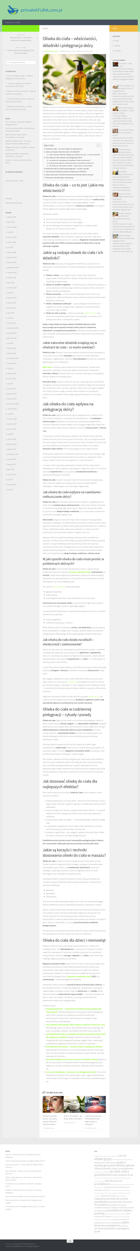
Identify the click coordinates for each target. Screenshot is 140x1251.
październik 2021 (12, 358)
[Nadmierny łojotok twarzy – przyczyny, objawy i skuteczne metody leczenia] (53, 1104)
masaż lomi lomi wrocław (106, 1193)
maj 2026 (10, 232)
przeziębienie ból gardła (117, 1205)
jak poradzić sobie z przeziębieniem (116, 1168)
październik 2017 (12, 454)
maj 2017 (10, 479)
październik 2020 (12, 404)
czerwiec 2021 (12, 363)
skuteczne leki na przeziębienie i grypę (103, 1219)
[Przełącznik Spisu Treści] (97, 145)
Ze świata (118, 51)
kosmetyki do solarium (109, 1178)
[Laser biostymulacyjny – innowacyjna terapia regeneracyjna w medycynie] (95, 1104)
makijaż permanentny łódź (113, 1187)
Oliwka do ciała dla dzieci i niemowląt (59, 177)
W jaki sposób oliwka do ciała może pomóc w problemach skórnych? (71, 163)
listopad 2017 (11, 449)
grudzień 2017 (12, 444)
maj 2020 (10, 414)
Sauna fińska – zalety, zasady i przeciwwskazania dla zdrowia (123, 66)
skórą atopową (59, 586)
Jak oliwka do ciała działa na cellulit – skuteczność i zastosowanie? (71, 166)
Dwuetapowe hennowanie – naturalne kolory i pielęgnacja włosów (74, 1046)
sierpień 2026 (11, 217)
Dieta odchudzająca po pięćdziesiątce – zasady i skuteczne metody (123, 110)
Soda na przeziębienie (112, 1223)
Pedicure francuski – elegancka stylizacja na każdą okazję (123, 196)
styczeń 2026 (11, 252)
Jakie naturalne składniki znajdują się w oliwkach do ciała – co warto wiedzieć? (74, 155)
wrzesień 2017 (12, 459)
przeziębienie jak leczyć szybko (105, 1207)
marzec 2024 (11, 323)
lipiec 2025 (10, 283)
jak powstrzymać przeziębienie (101, 1172)
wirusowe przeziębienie (105, 1228)
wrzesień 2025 (12, 272)
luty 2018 (10, 434)
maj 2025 (10, 293)
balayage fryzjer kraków (100, 1156)
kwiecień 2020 (12, 419)
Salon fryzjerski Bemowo (120, 1214)
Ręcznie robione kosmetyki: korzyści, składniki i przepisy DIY (25, 1196)
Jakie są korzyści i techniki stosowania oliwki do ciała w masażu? (69, 174)
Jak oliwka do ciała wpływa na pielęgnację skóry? (63, 157)
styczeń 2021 (11, 389)
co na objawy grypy (110, 1157)
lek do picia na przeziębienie (108, 1182)
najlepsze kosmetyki (108, 1196)
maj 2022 (10, 343)
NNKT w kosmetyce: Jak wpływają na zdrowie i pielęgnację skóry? (123, 88)
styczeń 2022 (11, 348)
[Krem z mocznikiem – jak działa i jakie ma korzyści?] (74, 1104)
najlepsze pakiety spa (121, 1196)
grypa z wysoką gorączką (110, 1163)
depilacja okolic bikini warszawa (105, 1162)
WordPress (17, 1246)
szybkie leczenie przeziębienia (111, 1224)
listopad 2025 (11, 262)
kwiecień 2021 (12, 373)
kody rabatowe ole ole (123, 1174)
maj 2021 (10, 368)
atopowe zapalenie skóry (80, 572)
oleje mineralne (90, 313)
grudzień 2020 (12, 394)
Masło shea (47, 367)
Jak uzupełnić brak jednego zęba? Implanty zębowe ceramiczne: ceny (75, 1024)
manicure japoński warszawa (116, 1190)
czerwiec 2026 (12, 227)
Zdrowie (117, 46)
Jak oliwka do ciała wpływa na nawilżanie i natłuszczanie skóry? (69, 160)
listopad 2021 (11, 353)
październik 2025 (12, 267)
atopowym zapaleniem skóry (79, 976)
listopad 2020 (11, 399)
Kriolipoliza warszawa (120, 1178)
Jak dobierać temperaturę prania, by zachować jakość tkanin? (123, 174)
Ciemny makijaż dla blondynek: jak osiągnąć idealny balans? (25, 1161)
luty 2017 (10, 490)
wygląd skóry (93, 696)
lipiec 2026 (10, 222)
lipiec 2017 (10, 469)
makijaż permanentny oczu (116, 1184)
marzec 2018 (11, 429)
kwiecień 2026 (12, 237)
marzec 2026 (11, 242)
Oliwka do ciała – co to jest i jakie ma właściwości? (64, 149)
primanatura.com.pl (52, 51)
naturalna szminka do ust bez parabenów (111, 1200)
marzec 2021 (11, 378)
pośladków (71, 682)
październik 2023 (12, 328)
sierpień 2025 (11, 278)
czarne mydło (115, 1159)
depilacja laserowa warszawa (125, 1159)
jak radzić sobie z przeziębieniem (111, 1173)
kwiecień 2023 (12, 333)
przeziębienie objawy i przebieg (113, 1212)
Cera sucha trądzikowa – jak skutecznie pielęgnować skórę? (71, 1072)
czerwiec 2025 (12, 288)
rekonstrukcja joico (109, 1214)
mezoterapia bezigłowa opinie (119, 1193)
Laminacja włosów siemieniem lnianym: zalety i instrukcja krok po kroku (123, 152)
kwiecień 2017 (12, 485)
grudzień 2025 (12, 257)
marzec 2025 (11, 303)
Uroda (45, 28)
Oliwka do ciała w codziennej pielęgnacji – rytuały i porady (67, 168)
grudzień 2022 (12, 338)
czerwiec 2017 (12, 474)
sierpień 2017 (11, 464)
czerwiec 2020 (12, 409)
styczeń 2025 (11, 308)
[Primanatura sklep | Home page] (34, 9)
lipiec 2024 (10, 313)
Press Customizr (33, 1246)
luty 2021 (10, 384)
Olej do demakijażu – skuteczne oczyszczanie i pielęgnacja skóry (123, 238)
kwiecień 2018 (12, 424)
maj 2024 (10, 318)
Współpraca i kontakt (12, 22)
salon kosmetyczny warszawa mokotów (120, 1217)
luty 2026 (10, 247)
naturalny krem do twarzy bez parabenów (113, 1203)
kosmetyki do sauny (99, 1178)
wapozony (124, 1226)
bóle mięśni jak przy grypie (112, 1156)
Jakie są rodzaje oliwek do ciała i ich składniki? (62, 152)
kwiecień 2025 (12, 298)
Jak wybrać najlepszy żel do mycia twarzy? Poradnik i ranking (72, 1059)
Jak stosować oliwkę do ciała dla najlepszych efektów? (66, 171)
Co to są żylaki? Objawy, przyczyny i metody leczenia (123, 132)
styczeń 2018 (11, 439)
